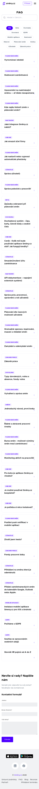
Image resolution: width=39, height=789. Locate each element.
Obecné (6, 42)
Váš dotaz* (5, 719)
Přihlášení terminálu (29, 782)
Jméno (4, 700)
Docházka (27, 28)
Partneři (5, 782)
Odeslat (7, 739)
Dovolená (15, 32)
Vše (9, 28)
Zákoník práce (25, 46)
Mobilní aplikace (13, 37)
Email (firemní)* (7, 710)
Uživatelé (11, 46)
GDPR (25, 32)
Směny (32, 42)
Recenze (33, 779)
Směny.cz (18, 775)
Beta (17, 28)
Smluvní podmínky (9, 779)
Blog (26, 779)
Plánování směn (20, 42)
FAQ (20, 779)
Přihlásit (27, 3)
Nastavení (28, 37)
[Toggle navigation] (36, 3)
